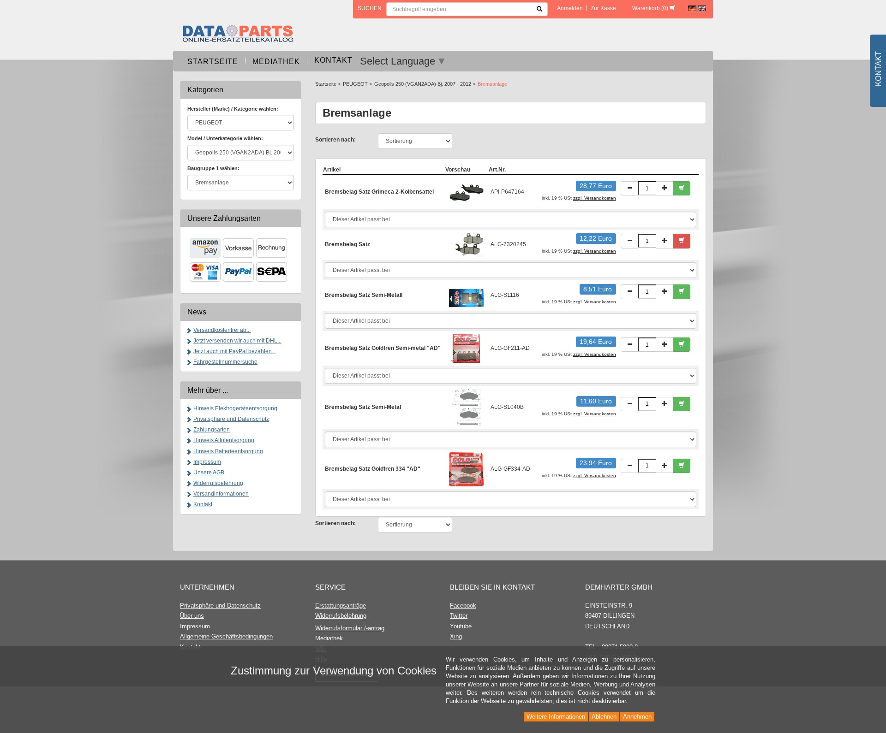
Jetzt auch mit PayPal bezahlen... (234, 351)
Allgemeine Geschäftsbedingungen (226, 636)
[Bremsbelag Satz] (466, 244)
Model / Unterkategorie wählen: (225, 138)
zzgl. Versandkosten (594, 198)
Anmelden (570, 8)
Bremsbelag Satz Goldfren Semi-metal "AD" (383, 348)
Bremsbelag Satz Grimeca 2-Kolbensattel (379, 192)
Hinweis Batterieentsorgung (228, 451)
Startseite (212, 61)
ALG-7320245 (508, 244)
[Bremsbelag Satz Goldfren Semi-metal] (466, 347)
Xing (456, 636)
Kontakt (333, 60)
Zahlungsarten (211, 429)
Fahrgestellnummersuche (225, 362)
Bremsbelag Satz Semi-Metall (363, 295)
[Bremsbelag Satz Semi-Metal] (466, 407)
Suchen (370, 8)
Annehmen (637, 716)
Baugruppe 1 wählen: (213, 168)
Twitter (458, 615)
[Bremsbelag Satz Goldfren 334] (466, 469)
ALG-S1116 (505, 295)
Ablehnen (604, 716)
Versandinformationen (221, 494)
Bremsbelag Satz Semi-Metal (363, 407)
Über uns (192, 615)
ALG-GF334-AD (510, 469)
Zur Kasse (603, 8)
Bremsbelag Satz (347, 244)
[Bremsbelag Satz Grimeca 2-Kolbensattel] (466, 192)
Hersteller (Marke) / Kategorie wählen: (232, 109)
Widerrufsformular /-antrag (349, 628)
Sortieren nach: (335, 139)
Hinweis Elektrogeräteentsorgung (235, 408)
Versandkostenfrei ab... (222, 330)
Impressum (207, 462)
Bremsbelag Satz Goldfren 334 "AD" (372, 469)
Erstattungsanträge (340, 605)
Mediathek (276, 61)
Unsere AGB (208, 472)
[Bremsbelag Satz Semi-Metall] (466, 295)
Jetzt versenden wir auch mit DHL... (237, 340)
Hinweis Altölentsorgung (223, 440)
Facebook (463, 605)
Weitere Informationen (556, 716)
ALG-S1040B (507, 407)
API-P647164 (507, 192)
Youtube (461, 626)
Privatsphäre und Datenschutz (231, 419)
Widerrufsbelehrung (218, 483)
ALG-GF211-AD (510, 348)
